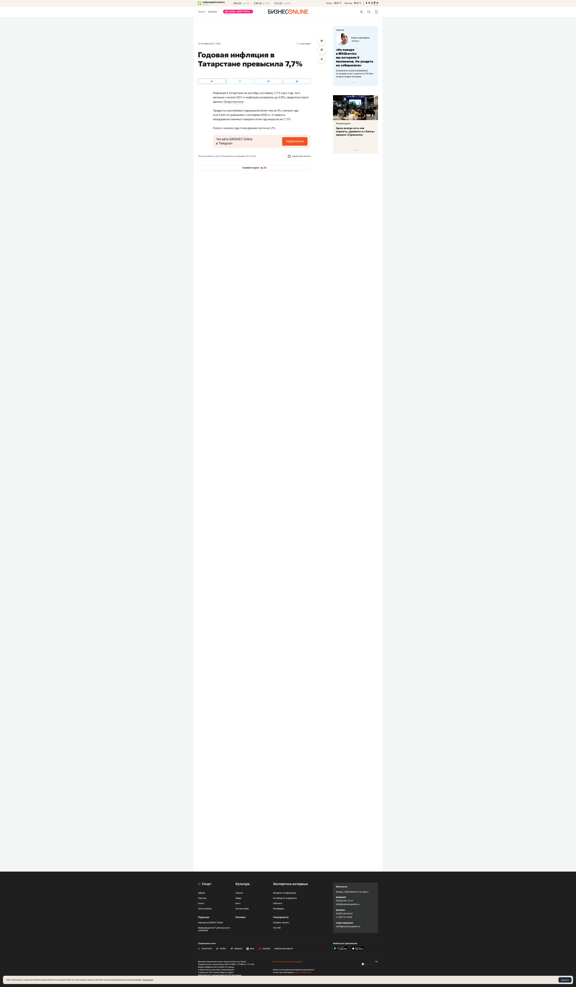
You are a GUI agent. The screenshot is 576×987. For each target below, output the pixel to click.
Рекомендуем (343, 123)
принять (565, 980)
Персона (202, 898)
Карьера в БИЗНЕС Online (210, 922)
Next (374, 82)
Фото (238, 903)
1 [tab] (353, 82)
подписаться (295, 141)
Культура (243, 884)
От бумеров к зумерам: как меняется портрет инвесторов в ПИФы (353, 131)
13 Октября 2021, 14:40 (209, 43)
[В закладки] (322, 50)
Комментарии (254, 167)
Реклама (241, 917)
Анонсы (239, 893)
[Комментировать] (322, 41)
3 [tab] (356, 82)
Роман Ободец (358, 38)
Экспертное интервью (290, 884)
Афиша (201, 893)
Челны (329, 3)
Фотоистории (242, 908)
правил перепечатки (302, 972)
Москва (348, 3)
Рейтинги (277, 903)
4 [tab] (356, 150)
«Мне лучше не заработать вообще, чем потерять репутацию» (354, 55)
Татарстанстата (233, 101)
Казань (201, 11)
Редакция (203, 917)
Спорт (206, 884)
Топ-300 (277, 928)
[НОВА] (238, 12)
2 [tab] (355, 82)
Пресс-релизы (205, 908)
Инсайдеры (278, 908)
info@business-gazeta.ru (347, 904)
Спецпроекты (281, 917)
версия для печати (301, 156)
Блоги (201, 903)
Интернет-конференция (284, 893)
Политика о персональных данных (287, 962)
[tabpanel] (355, 53)
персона (340, 30)
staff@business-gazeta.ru (348, 926)
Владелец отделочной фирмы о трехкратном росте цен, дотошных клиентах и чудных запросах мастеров (355, 70)
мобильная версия (283, 948)
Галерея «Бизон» (281, 922)
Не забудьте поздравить (285, 898)
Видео (239, 898)
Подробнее (147, 980)
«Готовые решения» (360, 41)
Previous (337, 82)
